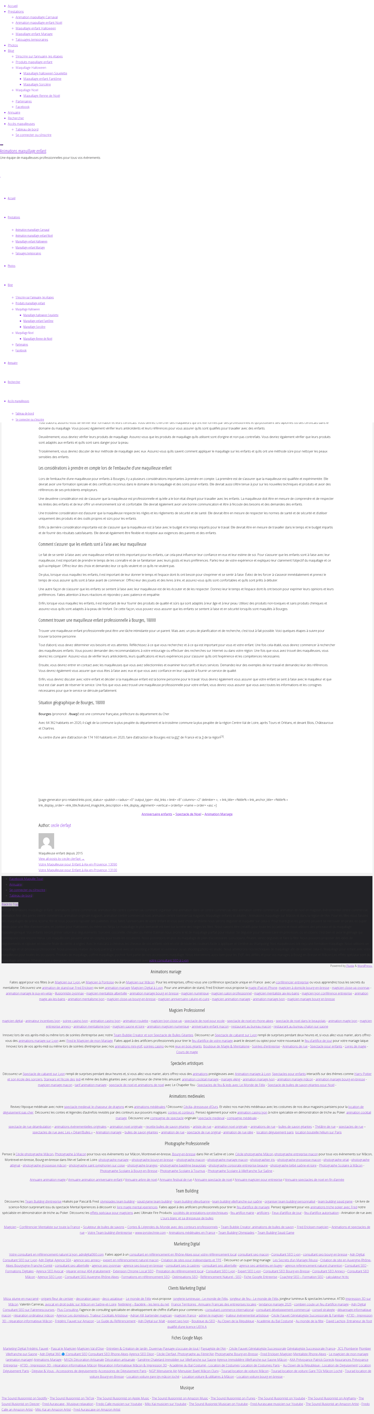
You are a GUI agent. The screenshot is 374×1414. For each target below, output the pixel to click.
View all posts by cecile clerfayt (62, 859)
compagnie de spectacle (167, 1118)
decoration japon (88, 1299)
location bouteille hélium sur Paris (318, 1132)
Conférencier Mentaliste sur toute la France (49, 1227)
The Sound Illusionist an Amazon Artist (332, 1404)
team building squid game (335, 1201)
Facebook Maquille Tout (26, 879)
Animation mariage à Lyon (253, 1074)
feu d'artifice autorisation (321, 1213)
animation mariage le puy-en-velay (29, 993)
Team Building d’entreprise (43, 1201)
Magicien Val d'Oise (90, 1348)
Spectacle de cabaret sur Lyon (236, 1035)
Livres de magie (355, 1046)
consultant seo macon (253, 1254)
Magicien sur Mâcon (140, 982)
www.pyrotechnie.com (150, 1232)
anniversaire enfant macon (210, 1026)
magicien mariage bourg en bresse (311, 999)
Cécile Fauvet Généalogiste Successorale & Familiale (307, 1315)
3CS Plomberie (347, 1348)
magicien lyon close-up (166, 1021)
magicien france (185, 1315)
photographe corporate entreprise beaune (238, 1165)
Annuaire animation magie (48, 1179)
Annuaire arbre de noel (141, 1179)
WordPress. (364, 966)
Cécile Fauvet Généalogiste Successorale (257, 1348)
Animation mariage (109, 1132)
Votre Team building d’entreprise (110, 1232)
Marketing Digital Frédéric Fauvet (25, 1348)
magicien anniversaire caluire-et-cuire (183, 999)
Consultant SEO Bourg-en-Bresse (286, 1271)
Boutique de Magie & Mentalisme (226, 1046)
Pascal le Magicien (63, 1348)
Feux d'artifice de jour (287, 1213)
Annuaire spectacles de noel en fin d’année (314, 1179)
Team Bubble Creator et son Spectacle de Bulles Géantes (153, 1035)
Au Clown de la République (236, 1321)
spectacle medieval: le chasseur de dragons (94, 1107)
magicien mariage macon (55, 1085)
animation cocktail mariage (200, 1079)
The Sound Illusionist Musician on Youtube (218, 1404)
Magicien (10, 1227)
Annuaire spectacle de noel (213, 1179)
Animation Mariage (219, 814)
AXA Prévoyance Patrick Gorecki (312, 1359)
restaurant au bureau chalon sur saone (301, 1026)
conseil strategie (323, 1310)
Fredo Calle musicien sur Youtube (119, 1404)
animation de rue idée (238, 1132)
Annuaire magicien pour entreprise (258, 1179)
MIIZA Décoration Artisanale (84, 1359)
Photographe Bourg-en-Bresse (236, 1354)
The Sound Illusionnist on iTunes (233, 1398)
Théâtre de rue (325, 1126)
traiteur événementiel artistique (247, 1315)
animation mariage (117, 988)
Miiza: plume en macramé (21, 1299)
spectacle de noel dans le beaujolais (301, 1021)
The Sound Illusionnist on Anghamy (332, 1398)
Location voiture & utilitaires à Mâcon (208, 1376)
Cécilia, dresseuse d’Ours (200, 1107)
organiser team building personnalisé (290, 1201)
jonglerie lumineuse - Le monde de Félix (200, 1299)
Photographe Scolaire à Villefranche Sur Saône (240, 1171)
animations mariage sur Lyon (38, 1041)
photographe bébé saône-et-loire (293, 1165)
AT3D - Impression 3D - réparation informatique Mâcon (58, 1365)
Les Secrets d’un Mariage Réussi (295, 1260)
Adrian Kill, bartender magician (151, 1315)
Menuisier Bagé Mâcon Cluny (198, 1371)
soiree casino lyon (75, 1021)
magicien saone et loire (129, 1026)
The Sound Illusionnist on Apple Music (123, 1398)
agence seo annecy (87, 1260)
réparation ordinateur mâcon (34, 1315)
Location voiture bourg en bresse (259, 1376)
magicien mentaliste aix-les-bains (276, 993)
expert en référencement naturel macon (131, 1260)
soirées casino (154, 1046)
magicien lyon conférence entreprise (327, 993)
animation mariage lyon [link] (269, 999)
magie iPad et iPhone (262, 988)
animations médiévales (149, 1107)
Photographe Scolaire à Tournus (182, 1171)
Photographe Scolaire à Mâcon (341, 1165)
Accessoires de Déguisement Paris (122, 1371)
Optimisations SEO (185, 1277)
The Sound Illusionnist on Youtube (281, 1398)
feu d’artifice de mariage (253, 1207)
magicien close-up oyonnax (351, 988)
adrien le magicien (211, 1315)
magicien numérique (195, 993)
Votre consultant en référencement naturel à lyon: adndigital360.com (56, 1254)
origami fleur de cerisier (57, 1299)
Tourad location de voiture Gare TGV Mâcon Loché (306, 1371)
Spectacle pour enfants (326, 1046)
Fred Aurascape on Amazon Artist (96, 1409)
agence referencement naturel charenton (313, 1265)
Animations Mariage (48, 1359)
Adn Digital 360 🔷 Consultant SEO (63, 1354)
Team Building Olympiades (236, 1232)
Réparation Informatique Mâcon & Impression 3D (132, 1365)
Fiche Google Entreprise (260, 1277)
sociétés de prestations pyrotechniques (200, 1213)
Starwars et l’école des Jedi (62, 1079)
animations (200, 1074)
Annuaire (15, 884)
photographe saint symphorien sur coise (97, 1165)
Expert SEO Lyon (249, 1271)
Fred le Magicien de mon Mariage (89, 1041)
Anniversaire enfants (157, 814)
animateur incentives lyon (42, 1021)
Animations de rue (295, 1046)
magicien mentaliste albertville (106, 993)
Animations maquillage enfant (23, 150)
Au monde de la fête (310, 1321)
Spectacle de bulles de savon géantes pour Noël (301, 1085)
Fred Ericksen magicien (312, 1227)
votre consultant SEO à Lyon (169, 960)
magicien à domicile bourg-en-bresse (304, 988)
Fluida (350, 966)
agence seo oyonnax (106, 1265)
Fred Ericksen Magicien (276, 1354)
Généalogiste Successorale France (311, 1348)
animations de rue (263, 1126)
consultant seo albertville (72, 1265)
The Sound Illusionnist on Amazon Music (180, 1398)
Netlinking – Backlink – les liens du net (143, 1304)
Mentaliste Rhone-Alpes (309, 1354)
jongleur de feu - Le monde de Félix (254, 1299)
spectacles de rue (351, 1126)
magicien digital (12, 1021)
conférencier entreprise (292, 982)
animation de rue (172, 1132)
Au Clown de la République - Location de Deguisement (320, 1365)
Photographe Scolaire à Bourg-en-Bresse (128, 1171)
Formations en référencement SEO (145, 1277)
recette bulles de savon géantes (168, 1126)
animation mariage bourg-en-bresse (340, 1079)
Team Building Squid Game (276, 1232)
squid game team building (154, 1201)
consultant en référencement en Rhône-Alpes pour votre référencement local (182, 1254)
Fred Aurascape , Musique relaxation (67, 1404)
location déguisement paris (275, 1132)
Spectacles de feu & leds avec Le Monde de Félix (231, 1085)
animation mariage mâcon (295, 1079)
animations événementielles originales (80, 1126)
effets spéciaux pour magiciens (111, 1213)
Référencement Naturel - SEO (220, 1277)
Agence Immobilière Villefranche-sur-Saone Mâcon (252, 1359)
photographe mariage (114, 1160)
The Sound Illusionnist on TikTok (72, 1398)
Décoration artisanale (120, 1359)
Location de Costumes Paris (260, 1365)
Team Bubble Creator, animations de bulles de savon (257, 1227)
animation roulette (135, 1021)
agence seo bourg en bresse (143, 1265)
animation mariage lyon (259, 1079)
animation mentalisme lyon (86, 999)
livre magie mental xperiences (137, 1207)
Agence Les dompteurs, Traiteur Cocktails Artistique (92, 1315)
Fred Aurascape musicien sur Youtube (276, 1404)
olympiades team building (117, 1201)
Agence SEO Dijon (141, 1354)
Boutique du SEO (203, 1321)
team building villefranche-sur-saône (237, 1201)
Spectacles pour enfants (289, 1074)
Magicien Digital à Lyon (147, 988)
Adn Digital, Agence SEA (55, 1260)
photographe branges (142, 1165)
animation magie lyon (342, 1021)
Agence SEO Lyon (50, 1277)
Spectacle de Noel (188, 814)
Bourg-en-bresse (184, 1154)
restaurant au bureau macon (251, 1026)
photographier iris (262, 1160)
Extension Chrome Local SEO (133, 1271)
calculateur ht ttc (337, 1277)
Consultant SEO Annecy (328, 1271)
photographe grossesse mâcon (44, 1165)
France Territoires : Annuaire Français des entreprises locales (213, 1304)
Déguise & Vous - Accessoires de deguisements (65, 1371)
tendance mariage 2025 (275, 1304)
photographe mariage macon (227, 1160)
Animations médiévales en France (192, 1232)
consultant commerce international (229, 1310)
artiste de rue (202, 1126)
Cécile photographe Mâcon (34, 1154)
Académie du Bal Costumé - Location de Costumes (204, 1365)
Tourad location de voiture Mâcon (245, 1371)
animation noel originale (126, 1126)
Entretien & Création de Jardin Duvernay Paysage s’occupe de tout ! (153, 1348)
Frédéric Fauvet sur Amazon (74, 1321)
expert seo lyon (178, 1321)
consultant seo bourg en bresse (325, 1254)
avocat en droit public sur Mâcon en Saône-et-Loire (80, 1304)
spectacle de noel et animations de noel (136, 1085)
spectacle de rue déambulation (30, 1126)
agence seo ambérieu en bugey (260, 1265)
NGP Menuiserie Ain (163, 1371)
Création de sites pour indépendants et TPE (191, 1260)
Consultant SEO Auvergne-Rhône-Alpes (92, 1277)
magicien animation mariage (231, 999)
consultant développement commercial (283, 1310)
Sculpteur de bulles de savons (103, 1227)
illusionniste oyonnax (69, 993)
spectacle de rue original (204, 1132)
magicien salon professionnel (231, 993)
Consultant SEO (355, 1265)
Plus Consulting (67, 1310)
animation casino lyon (105, 1021)
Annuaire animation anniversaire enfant (95, 1179)
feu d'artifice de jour (318, 1041)
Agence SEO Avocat (50, 1271)
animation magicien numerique (168, 1026)
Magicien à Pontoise (100, 982)
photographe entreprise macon (296, 1154)
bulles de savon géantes (295, 1126)
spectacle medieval (211, 1118)
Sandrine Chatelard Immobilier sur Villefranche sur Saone (177, 1359)
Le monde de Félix (138, 1299)
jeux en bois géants (188, 1046)
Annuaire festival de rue (176, 1179)
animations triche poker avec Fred (333, 1207)
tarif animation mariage (91, 1085)
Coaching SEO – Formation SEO (301, 1277)
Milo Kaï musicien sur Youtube (165, 1404)
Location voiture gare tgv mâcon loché (152, 1376)
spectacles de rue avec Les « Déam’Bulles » (63, 1132)
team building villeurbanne (192, 1201)
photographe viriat (336, 1160)
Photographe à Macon (70, 1154)
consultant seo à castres (183, 1265)
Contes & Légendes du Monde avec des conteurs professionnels (172, 1227)
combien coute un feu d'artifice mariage (321, 1304)
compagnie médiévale (242, 1118)
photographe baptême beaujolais (183, 1165)
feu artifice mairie (242, 1213)
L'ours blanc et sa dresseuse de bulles (187, 1218)
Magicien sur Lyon (67, 982)
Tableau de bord (20, 895)
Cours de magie (187, 1052)
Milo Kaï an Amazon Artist (53, 1409)
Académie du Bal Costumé (275, 1321)
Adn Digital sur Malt (151, 1321)
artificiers (263, 1213)
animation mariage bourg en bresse (154, 993)
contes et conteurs (181, 1112)
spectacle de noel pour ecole (204, 1021)
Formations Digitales (19, 1271)
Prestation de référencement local (179, 1271)
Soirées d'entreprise (266, 1046)
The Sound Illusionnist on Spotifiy (24, 1398)
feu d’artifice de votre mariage (212, 1041)
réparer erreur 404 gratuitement (88, 1271)
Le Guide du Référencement (116, 1321)
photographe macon (190, 1160)
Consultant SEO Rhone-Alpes (108, 1354)
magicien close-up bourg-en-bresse (131, 999)
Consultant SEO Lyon (286, 1254)
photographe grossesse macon (299, 1160)
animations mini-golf (128, 1046)
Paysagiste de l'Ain (213, 1348)
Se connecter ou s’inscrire (27, 890)
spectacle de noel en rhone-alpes (250, 1021)
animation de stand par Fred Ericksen (68, 988)
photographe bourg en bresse (152, 1160)
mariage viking (230, 1079)
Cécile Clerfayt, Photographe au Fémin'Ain (185, 1354)
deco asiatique (112, 1299)
